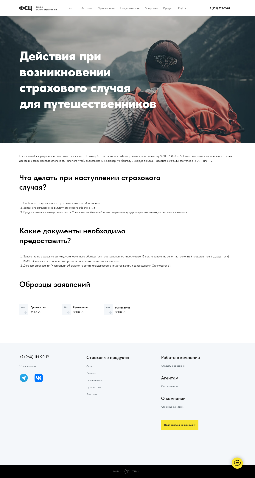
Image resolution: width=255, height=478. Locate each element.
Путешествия (106, 8)
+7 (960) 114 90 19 (34, 356)
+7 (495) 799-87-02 (219, 8)
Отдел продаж (27, 365)
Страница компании (172, 406)
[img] (24, 378)
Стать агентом (169, 386)
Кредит (167, 8)
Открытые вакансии (172, 365)
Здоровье (151, 8)
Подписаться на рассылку (179, 424)
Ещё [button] (181, 8)
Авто (72, 8)
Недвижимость (129, 8)
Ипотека (86, 8)
